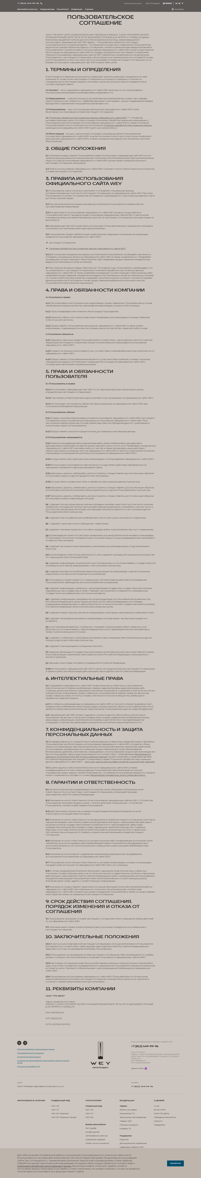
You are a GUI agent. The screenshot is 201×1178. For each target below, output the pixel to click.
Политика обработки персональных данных (128, 125)
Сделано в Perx (137, 1068)
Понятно (175, 1163)
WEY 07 (55, 1110)
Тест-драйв (91, 1128)
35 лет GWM (160, 1110)
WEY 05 (55, 1106)
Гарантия (124, 1140)
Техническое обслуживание (133, 1117)
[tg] (25, 1043)
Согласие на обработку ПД (28, 1067)
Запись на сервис (128, 1110)
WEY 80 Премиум (60, 1114)
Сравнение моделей (95, 1140)
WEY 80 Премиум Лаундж (63, 1117)
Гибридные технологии (165, 1117)
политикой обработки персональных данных (44, 1166)
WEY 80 (89, 1117)
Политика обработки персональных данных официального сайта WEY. (87, 248)
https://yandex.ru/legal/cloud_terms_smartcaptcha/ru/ (117, 775)
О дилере (89, 9)
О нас (157, 1106)
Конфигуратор (92, 1132)
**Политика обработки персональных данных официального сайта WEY (88, 118)
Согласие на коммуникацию (29, 1057)
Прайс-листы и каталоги (97, 1143)
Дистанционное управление (133, 1143)
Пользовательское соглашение (30, 1053)
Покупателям (63, 9)
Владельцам (76, 9)
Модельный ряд (47, 9)
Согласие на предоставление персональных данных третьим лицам (43, 1062)
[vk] (19, 1043)
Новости (158, 1121)
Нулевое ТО (125, 1129)
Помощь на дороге (129, 1125)
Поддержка (159, 1125)
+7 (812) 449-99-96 (144, 1046)
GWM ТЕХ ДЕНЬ (161, 1114)
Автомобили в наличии (27, 9)
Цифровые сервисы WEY (132, 1147)
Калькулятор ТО (127, 1114)
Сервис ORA (126, 1121)
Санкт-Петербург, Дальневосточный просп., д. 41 (40, 1086)
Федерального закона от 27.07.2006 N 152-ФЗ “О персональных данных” (98, 755)
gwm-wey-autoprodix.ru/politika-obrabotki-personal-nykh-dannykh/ (120, 762)
